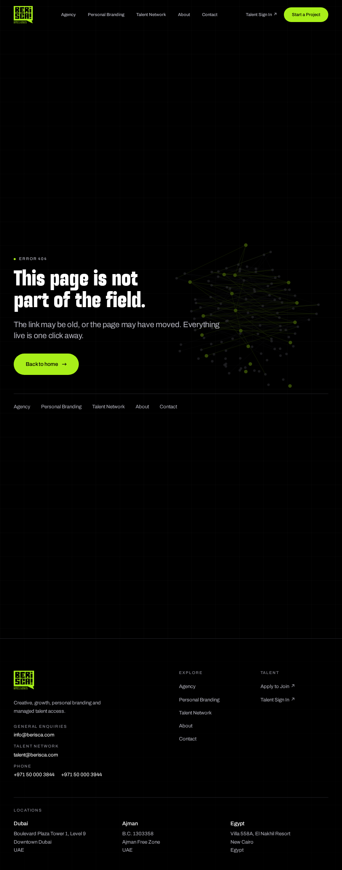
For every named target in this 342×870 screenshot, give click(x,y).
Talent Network (151, 14)
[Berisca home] (23, 14)
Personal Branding (106, 14)
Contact (209, 14)
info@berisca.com (34, 734)
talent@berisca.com (36, 754)
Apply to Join (278, 686)
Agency (68, 14)
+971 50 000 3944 (81, 774)
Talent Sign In (261, 14)
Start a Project (306, 14)
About (184, 14)
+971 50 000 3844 (34, 774)
